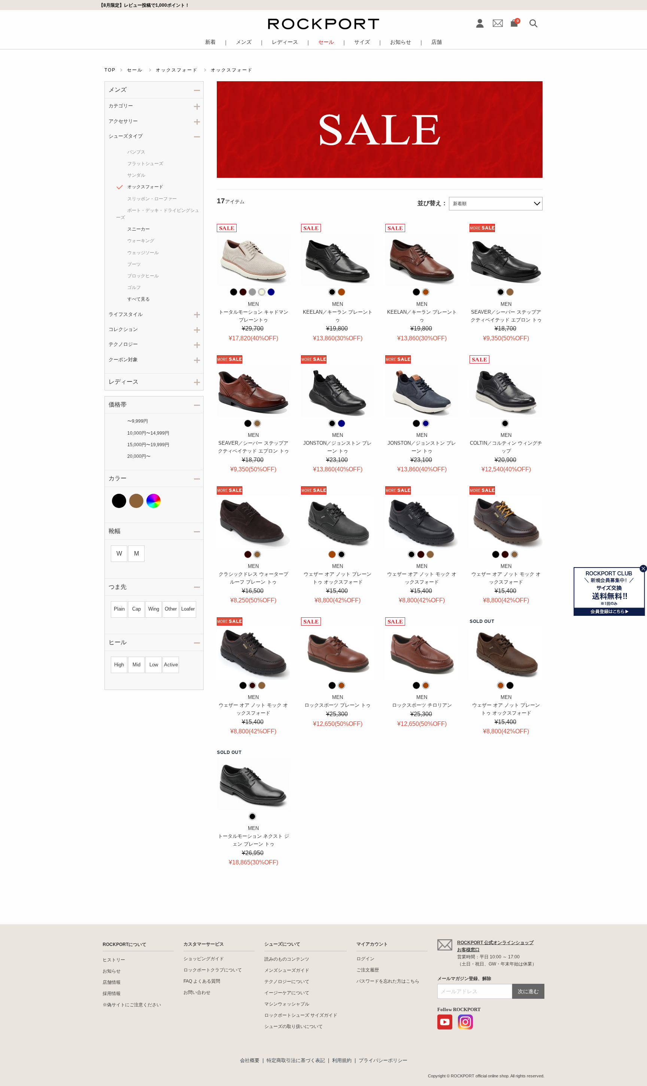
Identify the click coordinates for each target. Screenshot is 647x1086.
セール (326, 42)
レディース (285, 42)
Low (153, 664)
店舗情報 (112, 982)
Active (171, 664)
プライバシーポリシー (383, 1060)
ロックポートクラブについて (212, 970)
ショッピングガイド (203, 958)
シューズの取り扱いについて (293, 1026)
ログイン (365, 958)
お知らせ (400, 42)
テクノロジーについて (286, 981)
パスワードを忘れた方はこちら (387, 981)
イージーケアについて (286, 992)
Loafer (188, 609)
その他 (153, 501)
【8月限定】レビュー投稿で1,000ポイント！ (144, 5)
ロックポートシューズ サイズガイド (300, 1015)
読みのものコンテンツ (286, 959)
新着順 (460, 203)
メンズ (244, 42)
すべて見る (138, 299)
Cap (136, 609)
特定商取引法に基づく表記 (296, 1060)
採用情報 (112, 993)
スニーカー (138, 229)
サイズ (362, 42)
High (119, 664)
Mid (136, 664)
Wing (153, 609)
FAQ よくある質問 (201, 981)
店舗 (436, 42)
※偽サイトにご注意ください (132, 1004)
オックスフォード (145, 186)
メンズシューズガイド (286, 970)
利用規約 (342, 1060)
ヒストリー (114, 959)
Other (171, 609)
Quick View (253, 278)
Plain (119, 609)
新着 (210, 42)
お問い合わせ (196, 992)
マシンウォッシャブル (286, 1004)
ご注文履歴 (367, 970)
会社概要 (249, 1060)
